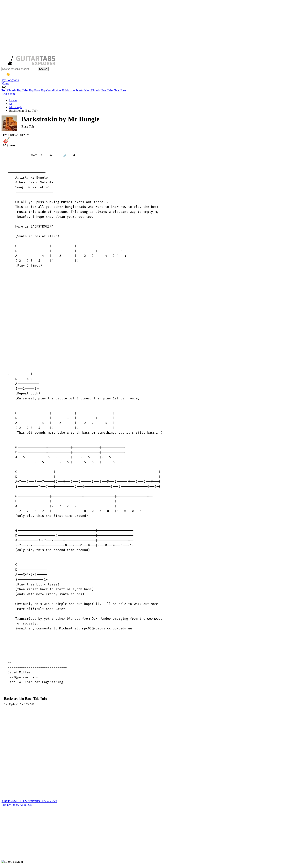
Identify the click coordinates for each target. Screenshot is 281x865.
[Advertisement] (116, 28)
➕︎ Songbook (14, 155)
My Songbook (10, 80)
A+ (51, 155)
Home (5, 83)
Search (43, 68)
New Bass (120, 90)
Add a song (8, 93)
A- (42, 155)
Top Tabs (22, 90)
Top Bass (34, 90)
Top (4, 87)
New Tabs (107, 90)
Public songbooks (73, 90)
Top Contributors (51, 90)
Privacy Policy (10, 804)
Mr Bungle (15, 107)
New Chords (92, 90)
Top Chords (9, 90)
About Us (26, 804)
